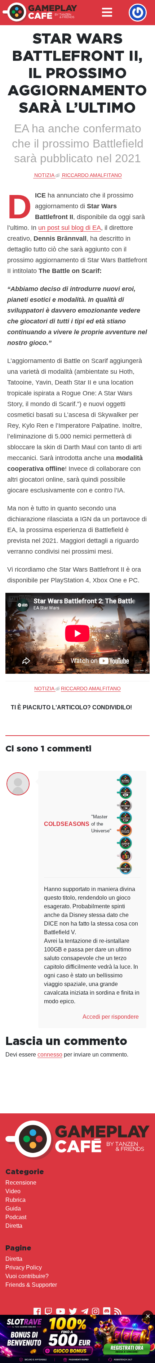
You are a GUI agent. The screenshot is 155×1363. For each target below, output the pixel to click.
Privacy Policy (23, 1267)
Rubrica (15, 1200)
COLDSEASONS (66, 824)
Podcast (15, 1217)
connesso (49, 1054)
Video (13, 1191)
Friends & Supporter (31, 1285)
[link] (77, 1339)
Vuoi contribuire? (27, 1276)
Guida (13, 1208)
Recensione (20, 1183)
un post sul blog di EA (69, 227)
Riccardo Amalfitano (92, 175)
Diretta (13, 1226)
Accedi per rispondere (111, 1017)
